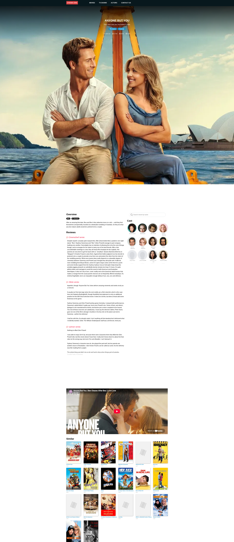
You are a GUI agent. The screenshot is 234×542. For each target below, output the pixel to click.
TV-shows (103, 3)
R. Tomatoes (75, 218)
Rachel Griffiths (163, 260)
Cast (129, 220)
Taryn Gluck (132, 260)
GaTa (163, 247)
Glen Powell (153, 233)
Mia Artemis (142, 233)
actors (114, 3)
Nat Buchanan (132, 233)
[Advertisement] (117, 197)
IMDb (68, 218)
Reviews (71, 232)
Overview (71, 214)
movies (92, 3)
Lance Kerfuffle (142, 260)
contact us (126, 3)
